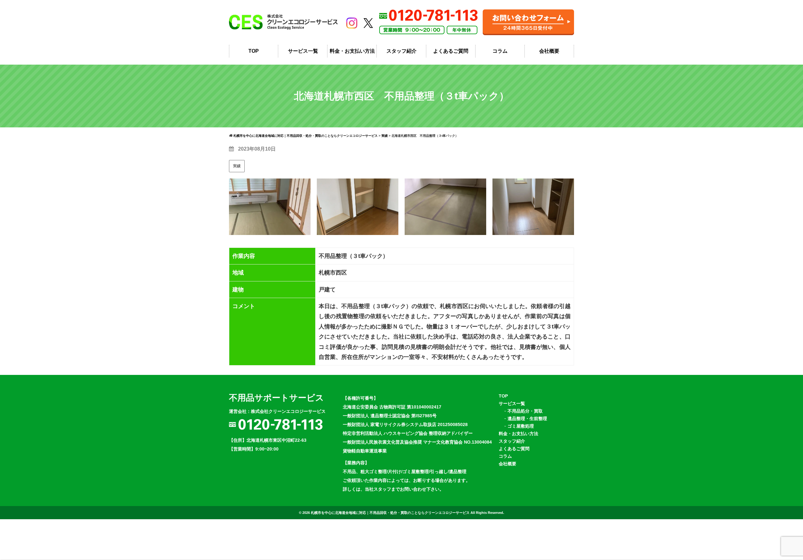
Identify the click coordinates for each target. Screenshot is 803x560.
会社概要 (549, 51)
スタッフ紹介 (401, 51)
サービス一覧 (303, 51)
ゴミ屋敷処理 (521, 426)
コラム (500, 51)
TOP (253, 51)
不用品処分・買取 (525, 411)
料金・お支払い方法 (352, 51)
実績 (237, 166)
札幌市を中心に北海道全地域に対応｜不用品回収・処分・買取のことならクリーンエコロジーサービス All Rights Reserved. (407, 513)
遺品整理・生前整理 (527, 418)
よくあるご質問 (450, 51)
